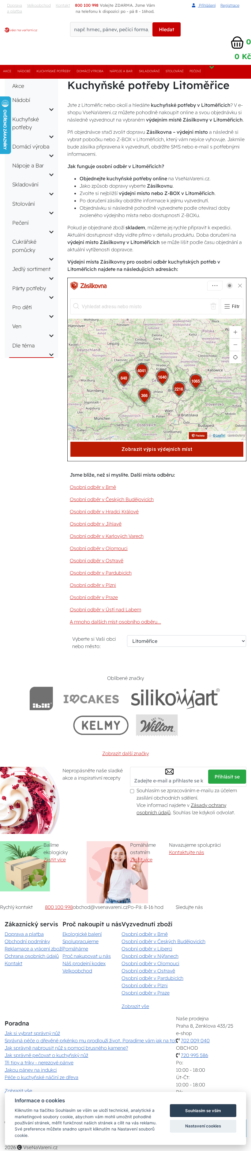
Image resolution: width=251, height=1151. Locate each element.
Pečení (195, 71)
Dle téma (23, 345)
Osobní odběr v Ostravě (96, 560)
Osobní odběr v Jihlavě (96, 524)
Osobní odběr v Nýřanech (150, 956)
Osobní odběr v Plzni (93, 585)
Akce (7, 71)
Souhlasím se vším (203, 1110)
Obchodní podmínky (27, 941)
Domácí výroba (90, 71)
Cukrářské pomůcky (24, 245)
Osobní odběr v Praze (94, 597)
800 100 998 (59, 907)
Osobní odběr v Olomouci (99, 548)
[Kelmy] (101, 725)
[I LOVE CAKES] (91, 698)
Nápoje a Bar (121, 71)
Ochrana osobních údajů (32, 956)
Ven (16, 326)
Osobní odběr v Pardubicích (101, 573)
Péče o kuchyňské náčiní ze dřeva (41, 1077)
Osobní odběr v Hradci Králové (104, 511)
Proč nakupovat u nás (86, 956)
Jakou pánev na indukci (31, 1070)
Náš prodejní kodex (84, 963)
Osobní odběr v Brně (93, 487)
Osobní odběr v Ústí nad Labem (105, 609)
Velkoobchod (39, 5)
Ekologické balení (82, 934)
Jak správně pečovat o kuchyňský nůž (46, 1055)
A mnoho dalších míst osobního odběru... (115, 622)
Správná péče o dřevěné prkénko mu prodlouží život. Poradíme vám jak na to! (90, 1040)
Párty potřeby (29, 288)
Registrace (229, 5)
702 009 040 (195, 1040)
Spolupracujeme (80, 941)
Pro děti (22, 307)
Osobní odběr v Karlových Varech (107, 536)
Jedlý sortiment (31, 268)
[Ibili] (41, 698)
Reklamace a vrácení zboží (33, 949)
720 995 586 (194, 1055)
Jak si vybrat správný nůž (32, 1033)
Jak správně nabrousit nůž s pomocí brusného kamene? (66, 1048)
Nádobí (23, 71)
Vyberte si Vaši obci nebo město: (94, 642)
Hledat (166, 29)
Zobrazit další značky (125, 753)
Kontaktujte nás (186, 852)
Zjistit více (54, 860)
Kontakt (13, 963)
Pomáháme (75, 949)
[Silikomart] (175, 698)
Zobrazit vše (135, 1006)
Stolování (174, 71)
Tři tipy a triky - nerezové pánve (39, 1062)
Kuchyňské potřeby (53, 71)
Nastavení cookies (203, 1125)
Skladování (149, 71)
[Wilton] (157, 725)
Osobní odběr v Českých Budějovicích (112, 499)
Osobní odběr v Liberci (147, 949)
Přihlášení (206, 5)
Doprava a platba (14, 8)
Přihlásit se (227, 777)
